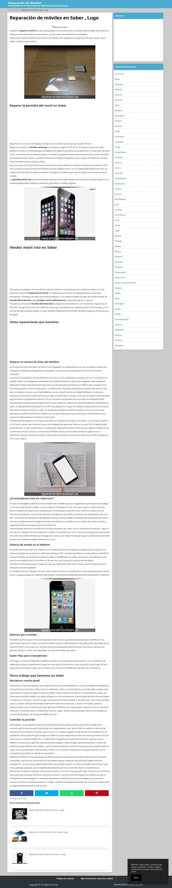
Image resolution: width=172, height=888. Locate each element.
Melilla (118, 246)
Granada (119, 173)
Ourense (119, 262)
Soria (117, 298)
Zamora (118, 340)
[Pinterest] (96, 793)
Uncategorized (121, 319)
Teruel (118, 309)
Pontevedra (120, 272)
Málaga (118, 241)
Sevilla (118, 293)
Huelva (118, 188)
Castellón (119, 141)
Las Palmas (120, 214)
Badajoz (118, 110)
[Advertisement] (60, 125)
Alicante (118, 89)
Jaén (117, 204)
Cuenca (118, 162)
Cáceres (118, 126)
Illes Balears (120, 199)
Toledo (118, 314)
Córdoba (119, 157)
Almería (118, 94)
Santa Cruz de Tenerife (125, 282)
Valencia (119, 324)
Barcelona (119, 115)
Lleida (117, 225)
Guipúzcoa (120, 183)
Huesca (118, 194)
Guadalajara (120, 178)
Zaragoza (119, 345)
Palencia (119, 267)
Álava (117, 79)
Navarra (119, 256)
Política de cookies (65, 878)
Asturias (118, 100)
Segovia (118, 288)
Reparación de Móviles (24, 2)
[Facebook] (21, 793)
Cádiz (117, 131)
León (117, 220)
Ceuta (117, 147)
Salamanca (120, 277)
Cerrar (136, 878)
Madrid (118, 235)
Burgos (118, 120)
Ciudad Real (120, 152)
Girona (118, 168)
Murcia (118, 251)
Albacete (119, 84)
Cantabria (119, 136)
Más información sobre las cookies (97, 878)
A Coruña (119, 73)
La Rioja (118, 209)
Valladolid (119, 329)
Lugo (16, 10)
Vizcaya (118, 335)
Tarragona (119, 303)
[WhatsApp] (71, 793)
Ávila (117, 105)
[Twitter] (46, 793)
